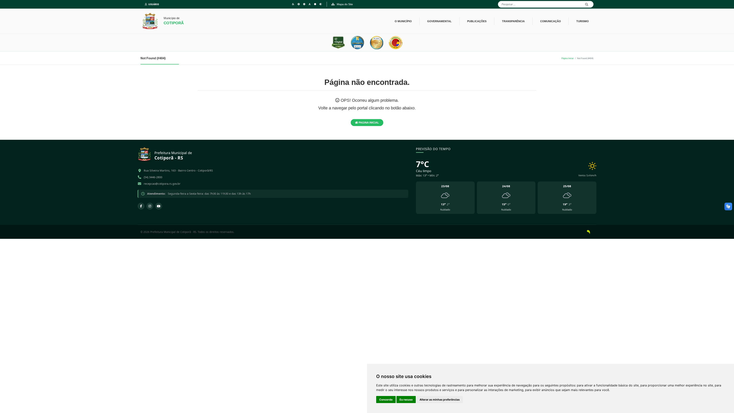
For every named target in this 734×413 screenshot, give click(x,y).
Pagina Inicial (368, 122)
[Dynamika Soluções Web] (588, 231)
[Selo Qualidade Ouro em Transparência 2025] (376, 42)
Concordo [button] (386, 399)
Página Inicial (567, 58)
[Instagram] (149, 206)
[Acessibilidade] (293, 4)
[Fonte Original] (309, 4)
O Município (403, 21)
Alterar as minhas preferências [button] (440, 399)
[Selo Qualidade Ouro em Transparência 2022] (357, 42)
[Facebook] (141, 206)
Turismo (582, 21)
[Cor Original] (315, 4)
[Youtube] (158, 206)
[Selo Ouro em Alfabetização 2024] (395, 42)
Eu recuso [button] (406, 399)
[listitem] (445, 197)
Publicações (476, 21)
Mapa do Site (344, 4)
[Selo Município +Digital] (338, 42)
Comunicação (550, 21)
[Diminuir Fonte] (304, 4)
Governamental (439, 21)
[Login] (147, 4)
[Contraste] (320, 4)
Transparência (513, 21)
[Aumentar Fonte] (298, 4)
